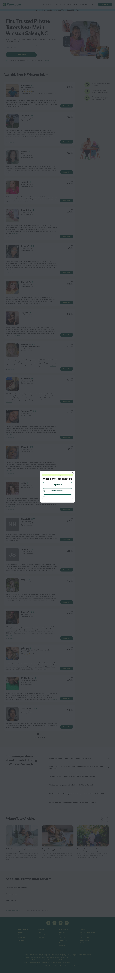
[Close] (72, 473)
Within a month (57, 491)
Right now (58, 485)
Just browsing (57, 497)
